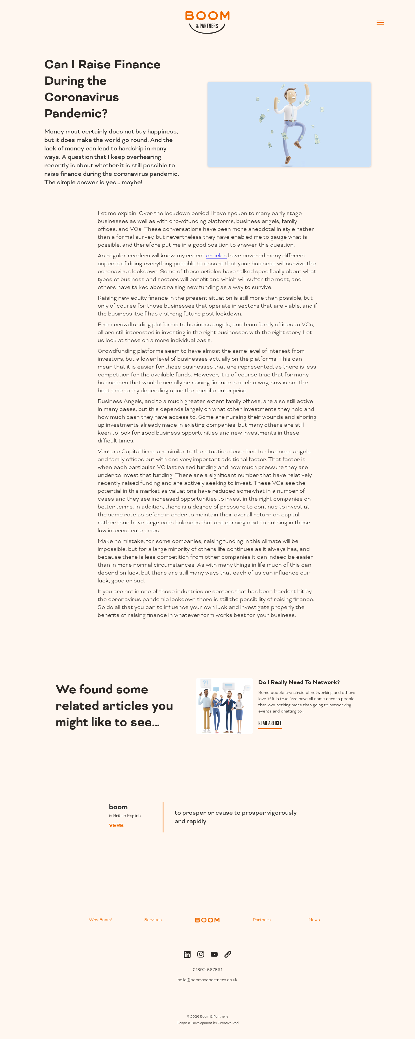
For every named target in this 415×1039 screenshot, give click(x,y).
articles (216, 256)
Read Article (270, 723)
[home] (207, 22)
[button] (380, 22)
